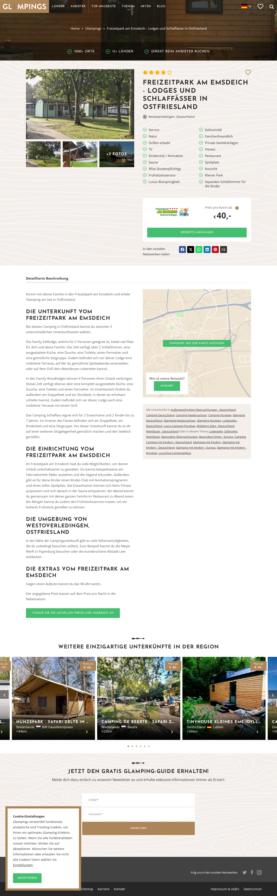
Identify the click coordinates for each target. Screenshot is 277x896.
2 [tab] (132, 746)
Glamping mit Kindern (207, 442)
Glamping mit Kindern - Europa (196, 448)
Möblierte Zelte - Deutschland (215, 426)
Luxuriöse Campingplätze (174, 453)
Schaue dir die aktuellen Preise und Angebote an (72, 613)
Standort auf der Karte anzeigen (196, 343)
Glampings (93, 28)
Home (75, 28)
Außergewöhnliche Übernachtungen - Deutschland (203, 410)
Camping (240, 437)
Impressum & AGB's (225, 889)
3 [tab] (136, 746)
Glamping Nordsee (209, 420)
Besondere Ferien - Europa (216, 437)
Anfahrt (166, 386)
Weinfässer (153, 437)
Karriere (104, 889)
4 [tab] (140, 746)
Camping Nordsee (219, 415)
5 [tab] (144, 746)
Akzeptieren (27, 878)
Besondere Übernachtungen (179, 437)
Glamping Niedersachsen (180, 420)
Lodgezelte (216, 431)
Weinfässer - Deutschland (162, 431)
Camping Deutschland (160, 415)
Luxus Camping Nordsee (179, 426)
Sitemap (87, 889)
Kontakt (119, 889)
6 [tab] (149, 746)
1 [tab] (128, 746)
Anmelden (138, 828)
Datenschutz (253, 889)
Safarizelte (230, 431)
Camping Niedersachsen (191, 415)
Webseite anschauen (197, 232)
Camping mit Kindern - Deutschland (169, 442)
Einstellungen (23, 865)
